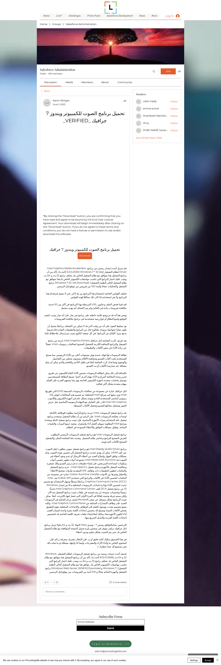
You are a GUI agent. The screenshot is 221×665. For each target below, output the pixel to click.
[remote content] (85, 129)
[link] (50, 82)
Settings (194, 660)
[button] (119, 16)
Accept (208, 660)
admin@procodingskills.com (111, 571)
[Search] (154, 71)
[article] (85, 308)
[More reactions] (56, 502)
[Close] (217, 660)
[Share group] (179, 71)
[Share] (125, 101)
